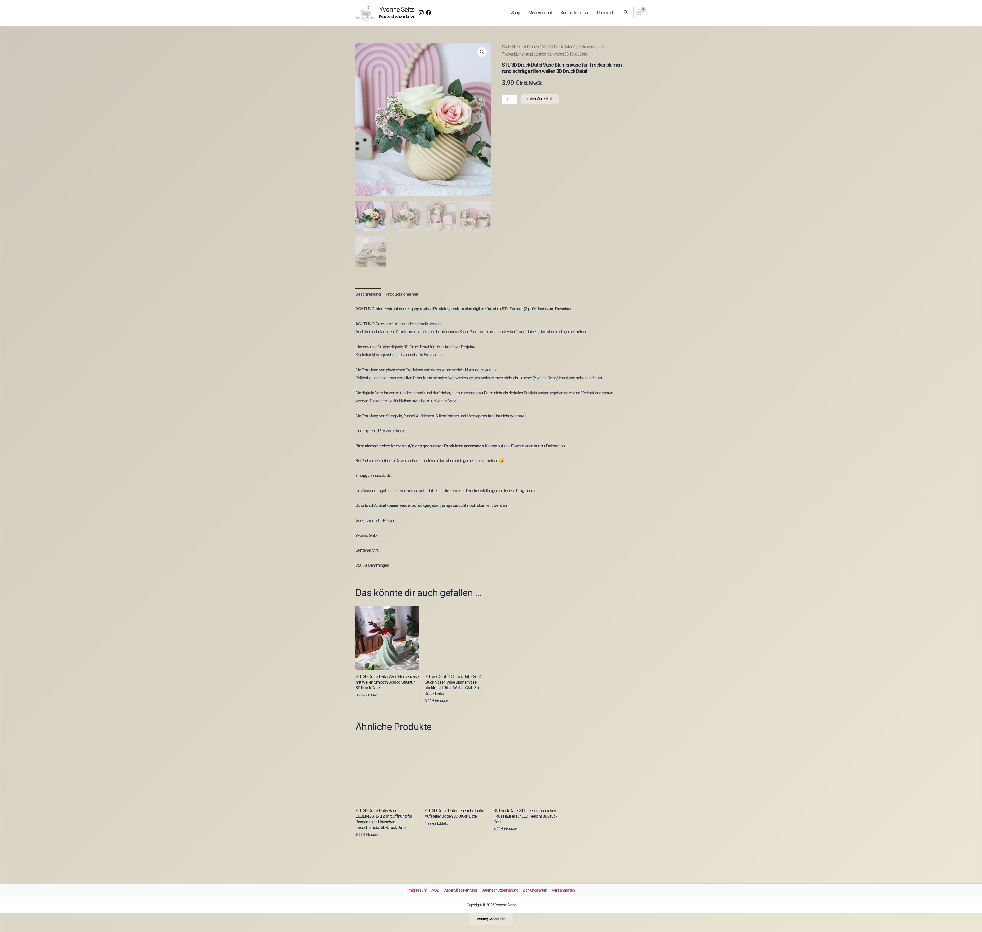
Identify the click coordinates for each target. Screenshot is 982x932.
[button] (626, 12)
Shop (515, 12)
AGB (435, 890)
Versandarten (563, 890)
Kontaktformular (574, 12)
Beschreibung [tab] (368, 294)
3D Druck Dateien (525, 46)
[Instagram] (421, 12)
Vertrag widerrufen (491, 919)
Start (505, 46)
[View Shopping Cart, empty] (638, 12)
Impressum (417, 890)
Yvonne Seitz (396, 9)
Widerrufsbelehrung (460, 890)
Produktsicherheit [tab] (402, 294)
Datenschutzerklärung (499, 890)
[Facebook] (428, 12)
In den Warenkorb (539, 98)
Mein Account (540, 12)
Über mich (605, 12)
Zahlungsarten (535, 890)
